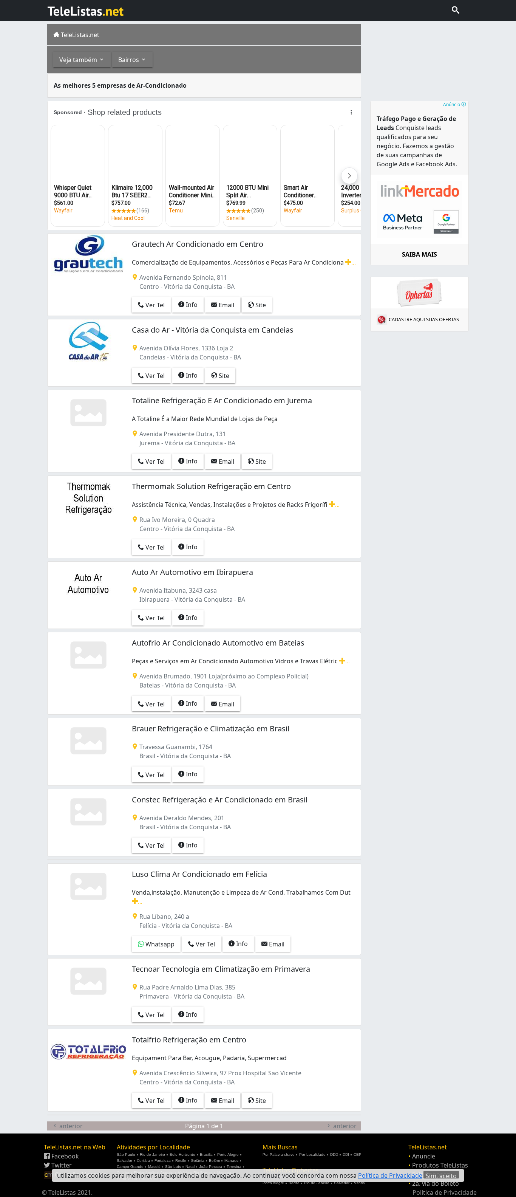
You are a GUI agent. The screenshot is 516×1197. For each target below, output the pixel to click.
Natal (190, 1166)
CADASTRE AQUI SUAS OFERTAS (424, 319)
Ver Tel (154, 305)
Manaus (231, 1160)
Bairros (129, 60)
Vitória (359, 1183)
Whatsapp (159, 944)
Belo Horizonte (182, 1154)
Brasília (206, 1154)
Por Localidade (312, 1154)
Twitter (61, 1165)
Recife (180, 1160)
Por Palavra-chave (279, 1154)
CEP (358, 1154)
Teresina (234, 1166)
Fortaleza (162, 1160)
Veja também (79, 60)
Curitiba (143, 1160)
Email (225, 305)
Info (191, 304)
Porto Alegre (228, 1154)
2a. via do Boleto (435, 1183)
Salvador (124, 1160)
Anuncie (423, 1156)
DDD (334, 1154)
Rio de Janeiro (152, 1154)
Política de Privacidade (444, 1192)
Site (260, 305)
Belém (214, 1160)
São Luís (173, 1166)
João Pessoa (210, 1166)
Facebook (64, 1156)
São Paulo (126, 1154)
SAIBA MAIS (419, 254)
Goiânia (197, 1160)
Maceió (154, 1166)
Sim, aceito (441, 1175)
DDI (346, 1154)
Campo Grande (130, 1166)
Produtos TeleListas (440, 1165)
